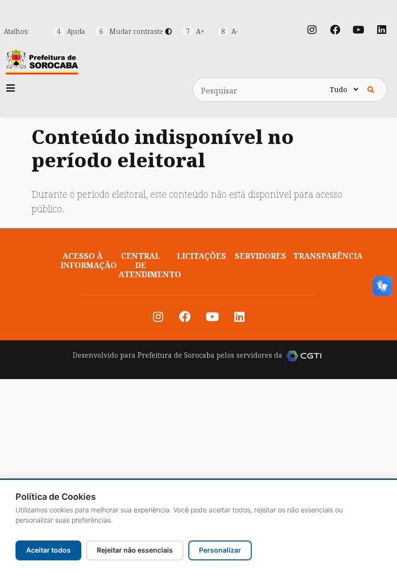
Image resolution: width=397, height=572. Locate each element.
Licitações (201, 256)
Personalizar (220, 550)
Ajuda (72, 31)
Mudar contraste (132, 31)
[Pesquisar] (371, 90)
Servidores (260, 256)
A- (229, 31)
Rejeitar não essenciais (135, 550)
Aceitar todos (48, 550)
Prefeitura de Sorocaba (175, 355)
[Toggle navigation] (10, 88)
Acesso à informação (89, 260)
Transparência (328, 256)
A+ (196, 31)
